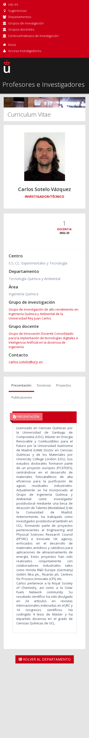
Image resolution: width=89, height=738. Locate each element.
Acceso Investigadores (24, 51)
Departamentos (19, 17)
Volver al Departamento (46, 659)
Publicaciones (21, 397)
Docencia (44, 385)
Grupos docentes (21, 29)
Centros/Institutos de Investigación (33, 36)
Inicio (12, 44)
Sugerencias (16, 10)
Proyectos (63, 385)
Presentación (21, 385)
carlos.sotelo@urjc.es (26, 362)
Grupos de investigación (26, 23)
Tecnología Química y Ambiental (34, 278)
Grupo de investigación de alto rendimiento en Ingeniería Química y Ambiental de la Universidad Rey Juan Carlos (43, 313)
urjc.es (12, 4)
